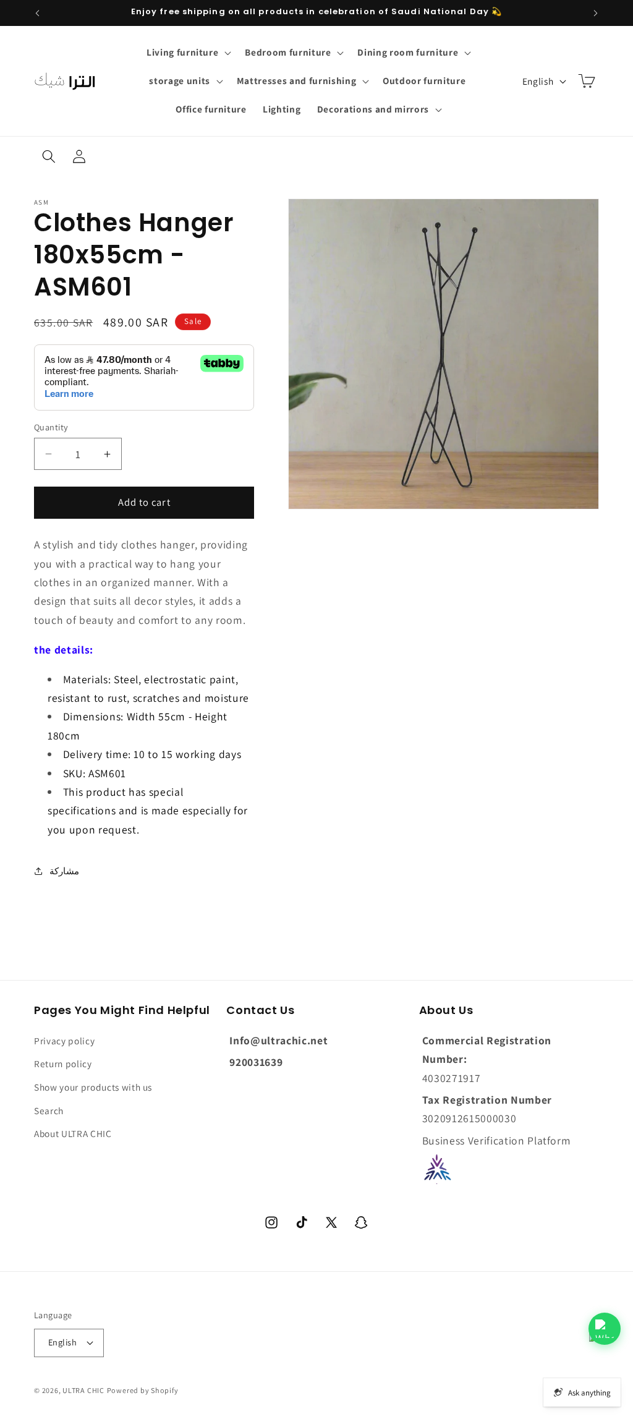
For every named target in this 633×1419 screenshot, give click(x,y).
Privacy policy (64, 1040)
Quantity (51, 427)
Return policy (63, 1063)
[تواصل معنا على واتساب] (604, 1329)
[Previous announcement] (37, 13)
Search (49, 1110)
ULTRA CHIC (83, 1390)
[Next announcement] (596, 13)
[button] (187, 52)
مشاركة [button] (64, 870)
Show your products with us (93, 1087)
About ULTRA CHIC (73, 1133)
